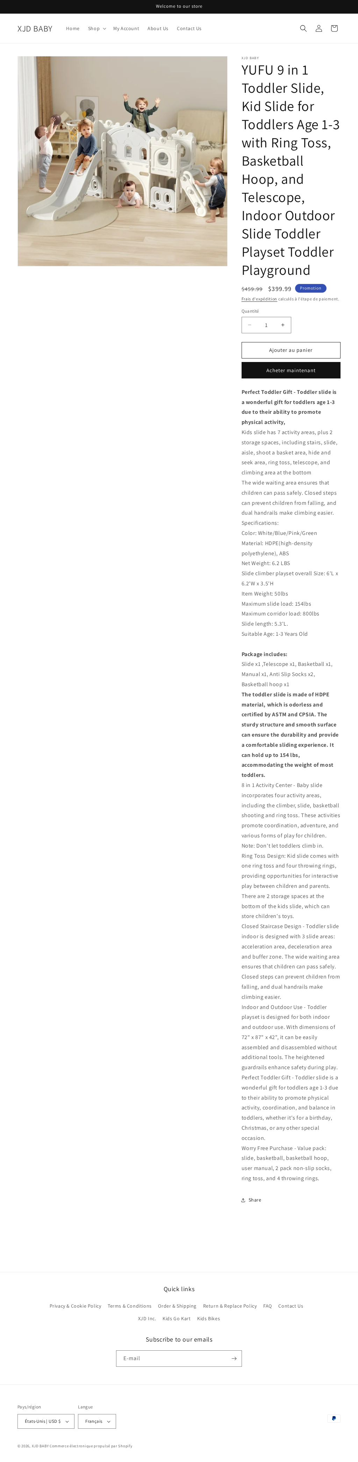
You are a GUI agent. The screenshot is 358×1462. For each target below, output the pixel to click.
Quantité (250, 311)
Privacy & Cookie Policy (75, 1306)
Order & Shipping (177, 1306)
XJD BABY (40, 1445)
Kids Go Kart (177, 1318)
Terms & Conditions (130, 1306)
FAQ (267, 1306)
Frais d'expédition (260, 298)
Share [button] (255, 1200)
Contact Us (290, 1306)
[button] (96, 28)
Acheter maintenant (291, 370)
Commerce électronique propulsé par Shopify (91, 1445)
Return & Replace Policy (230, 1306)
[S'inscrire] (234, 1358)
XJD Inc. (147, 1318)
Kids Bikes (208, 1318)
